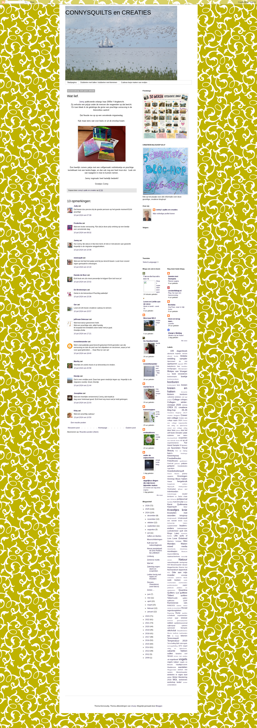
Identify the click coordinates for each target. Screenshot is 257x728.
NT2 (168, 572)
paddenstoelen (172, 585)
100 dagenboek (178, 351)
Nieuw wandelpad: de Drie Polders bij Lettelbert (154, 551)
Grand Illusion (173, 473)
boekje (184, 376)
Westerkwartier (181, 672)
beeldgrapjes (172, 369)
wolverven (183, 680)
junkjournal (182, 499)
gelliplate (184, 463)
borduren (173, 382)
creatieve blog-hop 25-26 (177, 408)
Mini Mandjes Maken (177, 542)
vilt (168, 659)
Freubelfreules (174, 458)
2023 (147, 616)
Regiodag (170, 613)
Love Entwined (180, 538)
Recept (184, 608)
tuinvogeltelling (172, 646)
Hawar (169, 481)
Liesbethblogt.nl (174, 291)
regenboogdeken (174, 610)
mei (149, 598)
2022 (147, 620)
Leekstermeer (182, 528)
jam (168, 499)
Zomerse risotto (153, 560)
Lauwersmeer (172, 526)
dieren (178, 430)
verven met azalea (180, 656)
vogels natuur (173, 662)
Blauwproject (182, 369)
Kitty (76, 411)
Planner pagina (173, 281)
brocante (184, 392)
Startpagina (72, 82)
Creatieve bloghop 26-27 (177, 413)
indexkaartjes (172, 491)
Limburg (150, 556)
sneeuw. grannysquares (177, 620)
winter (169, 677)
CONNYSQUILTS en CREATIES (108, 12)
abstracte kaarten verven (177, 353)
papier (185, 585)
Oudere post (131, 428)
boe (168, 374)
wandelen (182, 667)
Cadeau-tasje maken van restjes (134, 82)
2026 (147, 506)
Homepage (102, 428)
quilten (185, 598)
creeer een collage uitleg (177, 428)
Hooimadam (171, 489)
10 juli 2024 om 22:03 (82, 403)
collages (183, 400)
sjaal (176, 618)
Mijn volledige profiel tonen (164, 214)
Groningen (182, 476)
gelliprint (170, 466)
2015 (147, 644)
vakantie (171, 651)
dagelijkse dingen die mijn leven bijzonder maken (150, 483)
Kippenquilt (172, 507)
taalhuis (175, 633)
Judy (76, 206)
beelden (184, 366)
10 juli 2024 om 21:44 (82, 385)
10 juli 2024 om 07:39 (82, 215)
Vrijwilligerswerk (181, 664)
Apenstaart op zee (177, 361)
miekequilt (78, 258)
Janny (81, 102)
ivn (176, 496)
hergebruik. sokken (177, 484)
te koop (175, 636)
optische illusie (181, 577)
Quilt (177, 593)
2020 (147, 627)
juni (149, 594)
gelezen (177, 463)
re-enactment (176, 608)
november (151, 519)
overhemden (183, 582)
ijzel (186, 489)
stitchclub (171, 630)
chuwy (133, 706)
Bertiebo (171, 305)
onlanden (170, 577)
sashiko (184, 613)
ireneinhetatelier (81, 342)
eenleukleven (149, 433)
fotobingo (184, 453)
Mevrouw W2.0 (149, 318)
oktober (150, 523)
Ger (75, 305)
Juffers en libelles (154, 536)
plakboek (170, 588)
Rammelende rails (177, 603)
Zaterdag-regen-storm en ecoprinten (153, 569)
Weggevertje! (171, 670)
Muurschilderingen (154, 539)
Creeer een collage (177, 416)
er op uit (183, 440)
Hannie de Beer (80, 275)
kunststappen (149, 410)
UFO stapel (182, 646)
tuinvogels (183, 643)
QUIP (185, 600)
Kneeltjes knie (177, 509)
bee (178, 366)
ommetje (184, 575)
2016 (147, 640)
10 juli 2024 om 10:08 (82, 250)
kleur (185, 507)
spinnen (184, 625)
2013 (147, 651)
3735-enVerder (158, 414)
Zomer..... (150, 590)
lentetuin (184, 533)
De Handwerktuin (150, 341)
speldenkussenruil (180, 623)
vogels (183, 659)
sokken (170, 623)
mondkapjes (172, 551)
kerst (185, 502)
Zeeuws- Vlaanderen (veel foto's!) (153, 584)
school (169, 618)
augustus (151, 530)
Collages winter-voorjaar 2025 (177, 403)
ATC (185, 364)
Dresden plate (181, 433)
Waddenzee (171, 667)
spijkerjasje (171, 625)
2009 (147, 658)
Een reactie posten (78, 423)
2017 (147, 637)
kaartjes (170, 502)
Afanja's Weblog (175, 333)
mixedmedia (171, 549)
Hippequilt (170, 486)
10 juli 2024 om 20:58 (82, 368)
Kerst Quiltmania (177, 504)
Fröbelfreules (172, 461)
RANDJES (171, 605)
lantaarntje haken (177, 523)
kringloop (183, 516)
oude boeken (174, 580)
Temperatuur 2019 (177, 640)
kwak (185, 521)
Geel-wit (170, 463)
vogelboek (174, 659)
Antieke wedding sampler (177, 357)
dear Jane (171, 430)
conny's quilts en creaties (167, 210)
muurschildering (173, 554)
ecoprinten (183, 438)
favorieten (176, 448)
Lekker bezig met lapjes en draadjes (154, 577)
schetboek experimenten (177, 615)
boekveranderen (173, 379)
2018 (147, 633)
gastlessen (183, 461)
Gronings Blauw (174, 479)
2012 (147, 654)
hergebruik (182, 481)
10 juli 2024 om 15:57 (82, 311)
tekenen (184, 636)
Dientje (77, 376)
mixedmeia (183, 549)
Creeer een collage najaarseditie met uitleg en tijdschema (177, 423)
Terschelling (171, 643)
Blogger (159, 706)
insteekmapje (171, 494)
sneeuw (184, 618)
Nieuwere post (74, 428)
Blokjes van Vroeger (177, 371)
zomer (185, 682)
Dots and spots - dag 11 (158, 370)
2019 (147, 630)
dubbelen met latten (177, 435)
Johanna (173, 499)
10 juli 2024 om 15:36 (82, 297)
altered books (172, 356)
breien (184, 385)
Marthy (77, 361)
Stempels (184, 628)
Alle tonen (160, 495)
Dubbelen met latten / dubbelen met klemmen (98, 82)
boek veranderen (179, 374)
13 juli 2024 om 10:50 (82, 417)
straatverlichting (158, 462)
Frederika (78, 223)
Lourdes (171, 323)
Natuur (183, 559)
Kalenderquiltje (178, 502)
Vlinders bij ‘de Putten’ (176, 335)
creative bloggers (173, 415)
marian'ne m (148, 387)
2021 (147, 623)
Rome (177, 613)
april (149, 601)
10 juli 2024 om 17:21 (82, 334)
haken (184, 479)
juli (148, 533)
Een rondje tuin (158, 437)
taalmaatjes (183, 633)
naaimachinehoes (173, 556)
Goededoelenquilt (175, 471)
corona (184, 405)
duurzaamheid (172, 438)
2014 (147, 647)
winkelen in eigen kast (177, 675)
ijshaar (180, 489)
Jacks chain (182, 496)
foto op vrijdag (181, 451)
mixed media (177, 546)
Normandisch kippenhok (177, 570)
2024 (147, 513)
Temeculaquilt (173, 638)
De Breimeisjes (80, 290)
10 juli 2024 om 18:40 (82, 353)
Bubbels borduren (177, 394)
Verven (170, 656)
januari (150, 612)
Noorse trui (183, 567)
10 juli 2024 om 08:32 (82, 233)
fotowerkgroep (173, 456)
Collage (176, 399)
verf (185, 653)
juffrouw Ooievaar (81, 319)
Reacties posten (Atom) (89, 432)
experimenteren (173, 443)
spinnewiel (171, 628)
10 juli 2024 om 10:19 (82, 267)
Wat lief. (150, 563)
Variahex (178, 653)
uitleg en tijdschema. (177, 648)
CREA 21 (172, 407)
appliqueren (172, 364)
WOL (175, 679)
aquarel (180, 364)
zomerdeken (171, 685)
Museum (184, 551)
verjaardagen (158, 323)
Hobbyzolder (183, 486)
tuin (177, 643)
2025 (147, 509)
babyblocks (171, 366)
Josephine (78, 393)
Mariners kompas (174, 541)
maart (149, 605)
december (151, 516)
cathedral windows (174, 397)
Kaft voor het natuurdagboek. (154, 544)
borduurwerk (171, 385)
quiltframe (170, 600)
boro (178, 385)
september (151, 526)
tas (168, 635)
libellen (169, 536)
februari (150, 608)
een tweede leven (173, 440)
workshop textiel (174, 682)
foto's (169, 453)
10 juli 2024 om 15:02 (82, 282)
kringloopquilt (171, 518)
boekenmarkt (172, 376)
